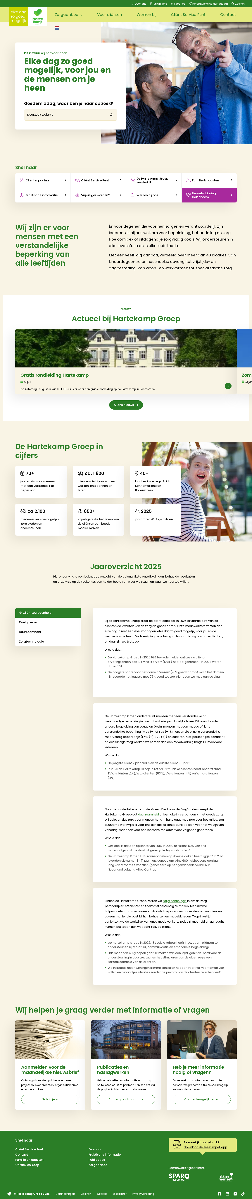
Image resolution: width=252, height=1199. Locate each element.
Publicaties (97, 1160)
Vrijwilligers (160, 4)
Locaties (179, 4)
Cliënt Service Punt (95, 180)
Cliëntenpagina (37, 180)
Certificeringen (65, 1194)
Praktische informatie (42, 195)
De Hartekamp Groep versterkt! (152, 180)
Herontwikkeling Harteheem (210, 4)
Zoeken (240, 4)
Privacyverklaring (143, 1194)
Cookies (102, 1194)
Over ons (140, 4)
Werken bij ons (147, 195)
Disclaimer (120, 1194)
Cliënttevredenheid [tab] (37, 613)
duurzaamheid (148, 814)
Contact (21, 1154)
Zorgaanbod (98, 1165)
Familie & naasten (205, 180)
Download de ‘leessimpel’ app (205, 1147)
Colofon (86, 1194)
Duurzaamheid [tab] (30, 632)
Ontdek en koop (27, 1165)
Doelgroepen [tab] (28, 622)
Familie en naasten (29, 1160)
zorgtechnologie (175, 901)
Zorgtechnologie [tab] (31, 641)
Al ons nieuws (124, 405)
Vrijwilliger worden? (95, 195)
